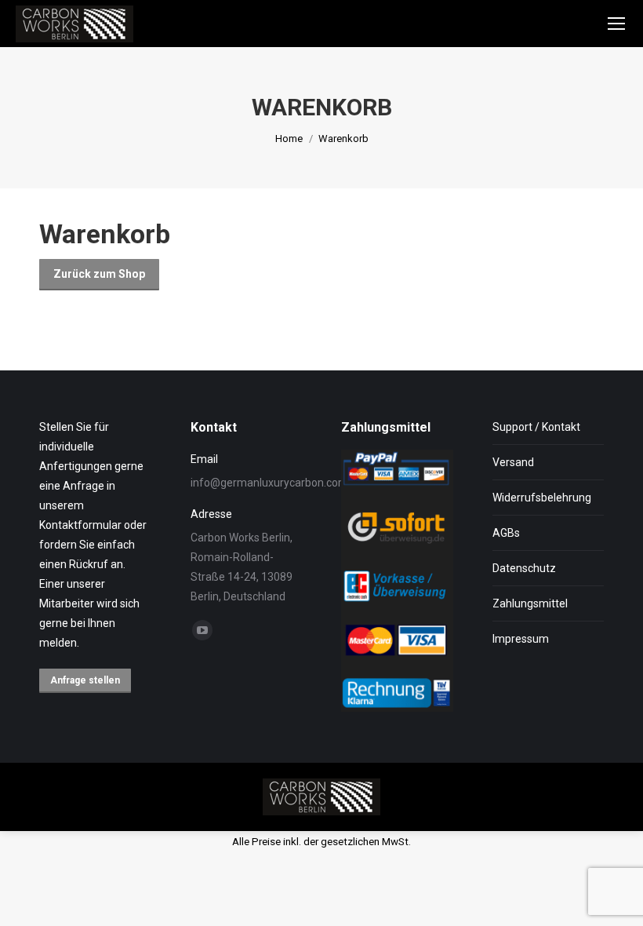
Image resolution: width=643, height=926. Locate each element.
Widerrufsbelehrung (541, 497)
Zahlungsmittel (530, 603)
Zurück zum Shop (99, 274)
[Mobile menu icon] (616, 24)
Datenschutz (524, 568)
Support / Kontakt (536, 427)
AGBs (506, 533)
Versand (513, 462)
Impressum (520, 639)
